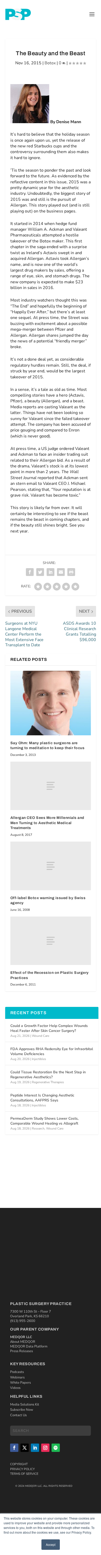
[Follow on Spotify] (56, 1448)
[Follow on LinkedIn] (35, 1448)
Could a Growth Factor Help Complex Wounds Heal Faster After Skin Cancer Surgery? (49, 1028)
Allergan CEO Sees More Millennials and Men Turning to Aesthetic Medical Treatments (47, 823)
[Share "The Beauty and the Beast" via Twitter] (40, 572)
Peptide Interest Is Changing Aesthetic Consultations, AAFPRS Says (42, 1097)
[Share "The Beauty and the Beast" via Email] (61, 572)
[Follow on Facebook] (14, 1448)
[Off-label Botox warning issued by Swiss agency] (50, 866)
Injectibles (39, 1059)
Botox (50, 63)
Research (38, 1128)
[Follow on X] (24, 1448)
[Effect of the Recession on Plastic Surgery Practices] (50, 941)
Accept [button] (50, 1544)
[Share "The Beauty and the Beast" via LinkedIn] (50, 572)
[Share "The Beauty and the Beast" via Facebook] (30, 572)
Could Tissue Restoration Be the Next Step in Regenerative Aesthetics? (48, 1074)
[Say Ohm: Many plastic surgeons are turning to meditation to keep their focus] (50, 703)
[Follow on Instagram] (45, 1448)
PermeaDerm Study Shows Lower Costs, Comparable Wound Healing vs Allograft (44, 1121)
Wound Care (40, 1036)
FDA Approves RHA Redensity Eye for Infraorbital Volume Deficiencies (51, 1051)
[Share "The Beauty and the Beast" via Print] (71, 572)
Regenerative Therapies (48, 1082)
